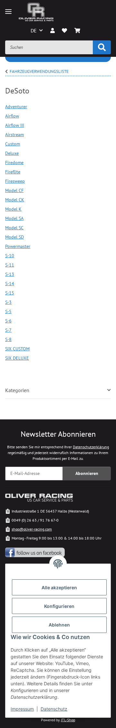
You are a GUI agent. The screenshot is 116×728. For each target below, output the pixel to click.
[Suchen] (102, 47)
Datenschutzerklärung (91, 446)
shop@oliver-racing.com (32, 529)
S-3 (8, 302)
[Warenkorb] (77, 30)
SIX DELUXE (17, 358)
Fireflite (12, 172)
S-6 (8, 321)
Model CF (14, 190)
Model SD (14, 237)
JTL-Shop (68, 719)
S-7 (8, 330)
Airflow (12, 116)
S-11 (9, 265)
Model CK (14, 200)
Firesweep (15, 181)
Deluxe (12, 153)
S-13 (9, 274)
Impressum (22, 709)
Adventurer (16, 107)
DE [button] (34, 30)
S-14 (9, 283)
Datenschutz (54, 709)
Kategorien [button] (17, 390)
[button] (52, 30)
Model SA (14, 218)
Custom (12, 144)
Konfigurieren (59, 606)
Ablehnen (59, 624)
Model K (13, 209)
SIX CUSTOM (17, 349)
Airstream (14, 134)
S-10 (9, 256)
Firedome (14, 162)
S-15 (9, 293)
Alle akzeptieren (59, 587)
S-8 (8, 339)
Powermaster (17, 246)
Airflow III (14, 125)
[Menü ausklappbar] (8, 12)
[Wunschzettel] (64, 30)
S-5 (8, 311)
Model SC (14, 228)
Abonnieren (86, 473)
